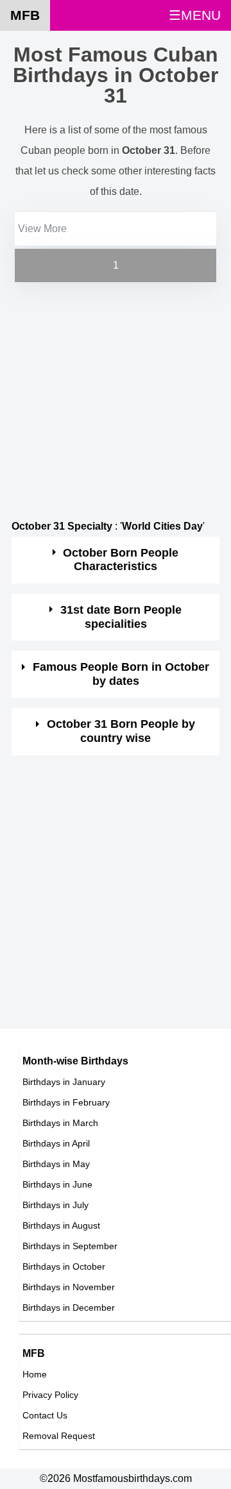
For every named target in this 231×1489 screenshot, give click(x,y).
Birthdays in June (57, 1184)
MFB (25, 15)
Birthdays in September (69, 1246)
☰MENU (195, 15)
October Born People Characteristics (120, 559)
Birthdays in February (66, 1102)
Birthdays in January (63, 1082)
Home (34, 1374)
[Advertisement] (115, 400)
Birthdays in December (68, 1307)
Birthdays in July (55, 1205)
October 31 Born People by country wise (121, 731)
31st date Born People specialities (121, 616)
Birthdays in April (56, 1143)
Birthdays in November (68, 1287)
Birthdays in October (63, 1266)
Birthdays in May (56, 1164)
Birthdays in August (61, 1225)
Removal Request (58, 1436)
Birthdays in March (60, 1123)
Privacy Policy (50, 1395)
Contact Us (44, 1415)
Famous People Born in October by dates (121, 673)
